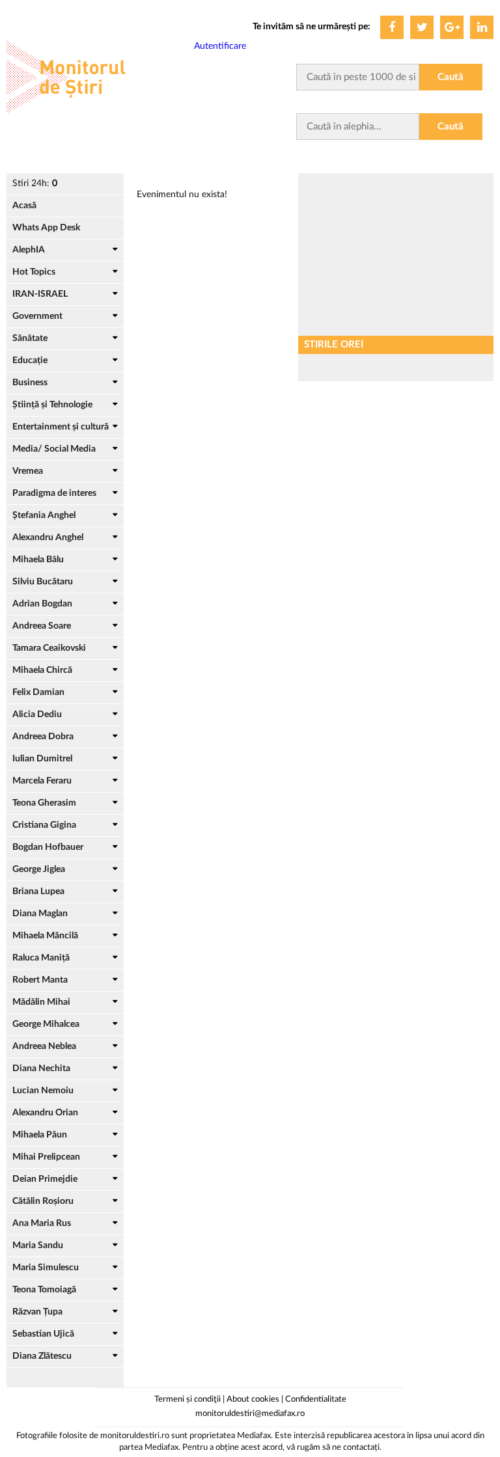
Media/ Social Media (54, 449)
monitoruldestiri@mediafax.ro (250, 1413)
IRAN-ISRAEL (40, 294)
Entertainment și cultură (60, 426)
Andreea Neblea (44, 1046)
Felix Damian (38, 692)
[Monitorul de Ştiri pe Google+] (452, 27)
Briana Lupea (38, 891)
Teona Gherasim (44, 803)
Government (37, 316)
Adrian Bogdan (42, 603)
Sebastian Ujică (43, 1334)
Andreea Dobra (43, 736)
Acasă (24, 205)
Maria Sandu (37, 1245)
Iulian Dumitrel (42, 758)
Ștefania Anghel (44, 515)
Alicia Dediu (37, 714)
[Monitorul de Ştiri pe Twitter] (422, 27)
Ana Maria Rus (41, 1223)
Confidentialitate (315, 1399)
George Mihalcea (45, 1024)
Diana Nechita (41, 1068)
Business (30, 382)
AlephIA (28, 249)
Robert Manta (40, 980)
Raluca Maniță (41, 957)
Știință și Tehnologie (52, 404)
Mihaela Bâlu (38, 559)
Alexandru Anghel (47, 537)
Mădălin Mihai (41, 1002)
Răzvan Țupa (37, 1311)
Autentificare (220, 46)
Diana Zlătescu (42, 1356)
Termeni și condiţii (187, 1399)
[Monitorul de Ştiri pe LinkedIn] (481, 27)
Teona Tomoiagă (44, 1289)
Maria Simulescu (45, 1267)
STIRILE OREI (333, 344)
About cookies (253, 1399)
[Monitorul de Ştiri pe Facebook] (392, 27)
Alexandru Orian (45, 1112)
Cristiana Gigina (44, 825)
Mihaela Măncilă (45, 935)
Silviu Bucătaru (42, 581)
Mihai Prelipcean (46, 1157)
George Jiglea (38, 869)
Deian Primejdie (44, 1179)
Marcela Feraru (42, 780)
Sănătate (30, 338)
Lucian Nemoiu (43, 1090)
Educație (30, 360)
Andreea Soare (41, 626)
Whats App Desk (46, 227)
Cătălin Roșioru (43, 1201)
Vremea (27, 471)
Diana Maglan (40, 913)
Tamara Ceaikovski (49, 648)
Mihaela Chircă (42, 670)
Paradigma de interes (54, 493)
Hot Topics (33, 272)
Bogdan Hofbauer (47, 847)
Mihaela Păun (39, 1134)
